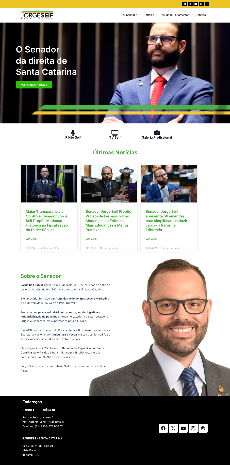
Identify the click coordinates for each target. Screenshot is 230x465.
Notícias (148, 14)
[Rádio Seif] (73, 133)
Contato (200, 14)
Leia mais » (32, 239)
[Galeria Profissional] (157, 133)
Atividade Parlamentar (175, 14)
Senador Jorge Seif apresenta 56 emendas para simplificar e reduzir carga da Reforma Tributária (166, 220)
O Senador (130, 14)
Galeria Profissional (157, 137)
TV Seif (115, 137)
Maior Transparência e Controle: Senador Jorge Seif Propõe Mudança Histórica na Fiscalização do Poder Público (47, 220)
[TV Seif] (115, 133)
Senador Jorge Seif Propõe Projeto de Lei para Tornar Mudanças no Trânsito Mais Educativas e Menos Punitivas (108, 220)
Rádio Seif (73, 137)
